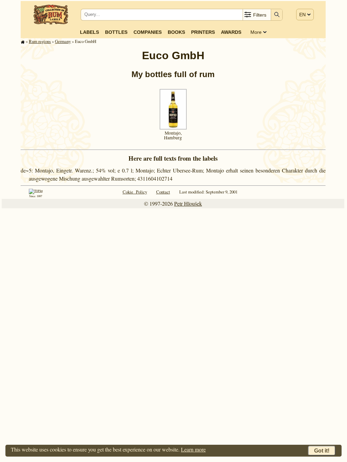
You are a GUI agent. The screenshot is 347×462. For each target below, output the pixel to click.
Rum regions (40, 41)
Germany (63, 41)
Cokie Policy (135, 192)
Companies (148, 32)
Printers (203, 32)
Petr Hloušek (188, 203)
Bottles (116, 32)
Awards (231, 32)
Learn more (193, 449)
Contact (163, 192)
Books (176, 32)
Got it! (321, 451)
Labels (89, 32)
